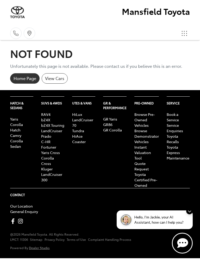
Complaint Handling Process (109, 239)
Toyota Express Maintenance (178, 152)
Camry (15, 135)
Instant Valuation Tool (142, 152)
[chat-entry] (182, 243)
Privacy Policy (55, 239)
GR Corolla (112, 129)
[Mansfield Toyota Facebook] (14, 221)
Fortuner (48, 147)
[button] (184, 33)
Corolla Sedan (16, 143)
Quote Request (141, 166)
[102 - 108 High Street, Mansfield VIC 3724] (29, 33)
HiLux (77, 114)
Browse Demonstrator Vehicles (146, 136)
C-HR (46, 141)
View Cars (54, 78)
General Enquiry (24, 211)
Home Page (25, 78)
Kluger (47, 168)
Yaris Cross (50, 152)
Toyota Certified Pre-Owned (145, 180)
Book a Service (173, 117)
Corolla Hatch (16, 127)
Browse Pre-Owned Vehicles (144, 120)
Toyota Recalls (173, 139)
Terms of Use (76, 239)
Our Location (21, 206)
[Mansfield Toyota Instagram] (21, 221)
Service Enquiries (175, 128)
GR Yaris (110, 119)
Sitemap (36, 239)
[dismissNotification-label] (189, 211)
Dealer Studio (39, 247)
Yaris (14, 119)
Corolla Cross (47, 160)
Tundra (78, 130)
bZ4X (45, 119)
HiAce (77, 136)
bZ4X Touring (52, 125)
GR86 (108, 124)
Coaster (79, 141)
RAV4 (46, 114)
